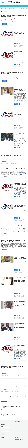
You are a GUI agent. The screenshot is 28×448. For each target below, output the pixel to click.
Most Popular (9, 401)
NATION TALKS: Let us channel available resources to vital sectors (20, 113)
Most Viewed (4, 401)
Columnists (7, 58)
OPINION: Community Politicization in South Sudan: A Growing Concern (20, 257)
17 (17, 396)
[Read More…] (7, 22)
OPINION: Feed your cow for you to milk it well (11, 155)
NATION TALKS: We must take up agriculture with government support (19, 53)
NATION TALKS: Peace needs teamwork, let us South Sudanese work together (20, 346)
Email (2, 430)
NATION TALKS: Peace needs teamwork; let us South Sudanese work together (20, 32)
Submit (3, 433)
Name (2, 426)
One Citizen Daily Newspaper (10, 25)
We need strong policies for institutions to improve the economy (20, 184)
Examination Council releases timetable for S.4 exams (11, 406)
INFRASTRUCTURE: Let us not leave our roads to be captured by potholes (19, 205)
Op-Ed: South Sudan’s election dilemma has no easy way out (19, 135)
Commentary (7, 140)
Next (25, 396)
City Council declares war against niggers (9, 403)
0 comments (16, 25)
